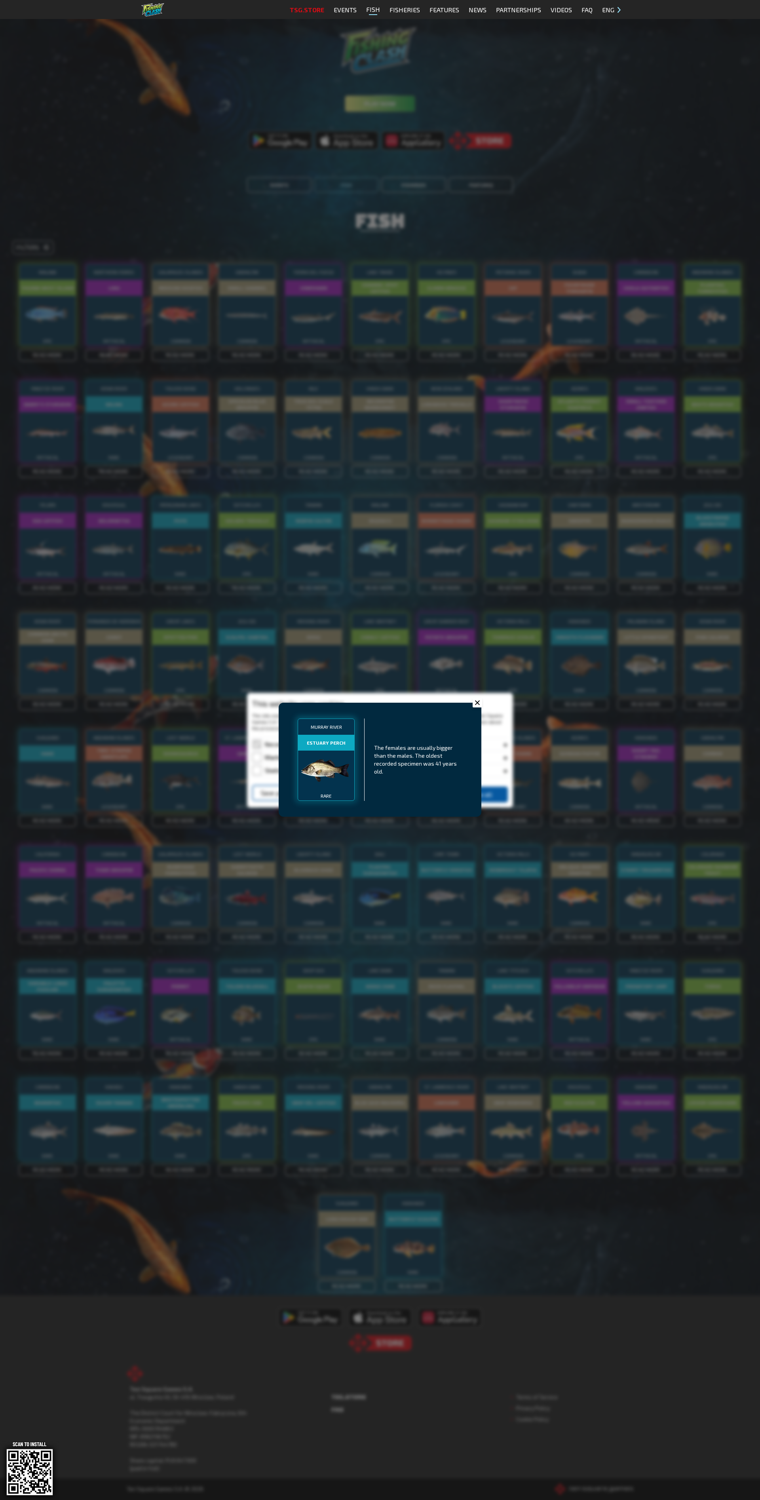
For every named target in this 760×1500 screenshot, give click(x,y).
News (477, 9)
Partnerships (518, 9)
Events (345, 9)
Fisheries (405, 9)
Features (444, 9)
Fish (373, 9)
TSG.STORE (307, 9)
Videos (561, 9)
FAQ (587, 9)
